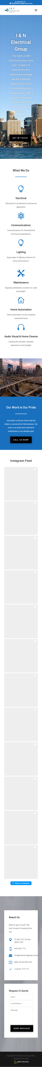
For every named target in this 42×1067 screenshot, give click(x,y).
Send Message (22, 1028)
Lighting (21, 252)
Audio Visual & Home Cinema (21, 336)
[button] (21, 484)
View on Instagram (22, 883)
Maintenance (21, 282)
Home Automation (21, 309)
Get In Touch (20, 138)
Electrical (21, 198)
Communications (21, 225)
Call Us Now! (21, 440)
